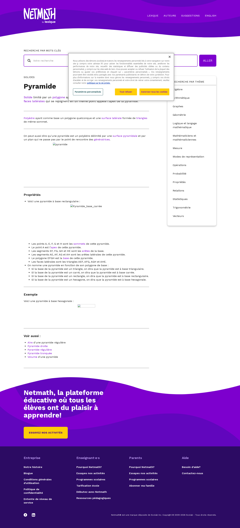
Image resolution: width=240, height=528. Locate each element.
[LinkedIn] (33, 515)
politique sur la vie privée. (98, 83)
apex (54, 247)
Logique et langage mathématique (185, 125)
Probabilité (179, 173)
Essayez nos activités (46, 432)
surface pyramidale (125, 135)
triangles (141, 118)
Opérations (179, 165)
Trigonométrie (182, 207)
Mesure (177, 148)
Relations (178, 190)
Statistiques (180, 199)
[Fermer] (169, 56)
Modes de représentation (188, 156)
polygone (58, 97)
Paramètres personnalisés (88, 92)
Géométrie (179, 114)
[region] (121, 77)
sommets (79, 243)
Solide (28, 97)
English (210, 15)
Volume (32, 356)
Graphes (178, 106)
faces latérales (34, 101)
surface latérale (112, 118)
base (66, 258)
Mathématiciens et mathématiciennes (184, 137)
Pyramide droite (38, 346)
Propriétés (179, 182)
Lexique (152, 15)
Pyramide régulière (40, 349)
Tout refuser (126, 92)
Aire (30, 342)
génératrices (102, 139)
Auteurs (170, 15)
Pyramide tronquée (40, 353)
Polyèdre (29, 118)
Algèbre (178, 89)
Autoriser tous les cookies (154, 92)
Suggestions (190, 15)
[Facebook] (27, 515)
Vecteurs (178, 216)
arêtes (86, 250)
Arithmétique (181, 97)
